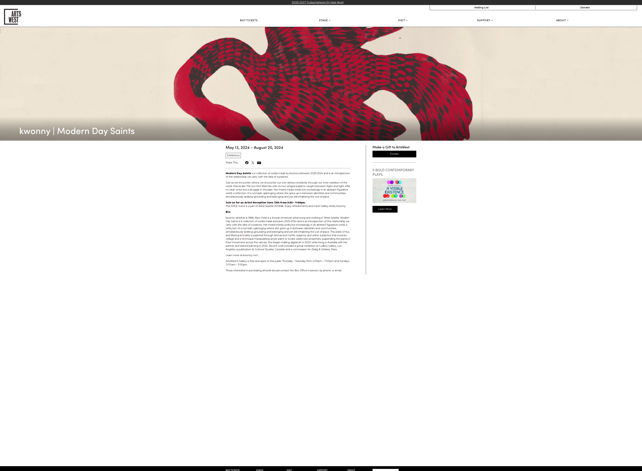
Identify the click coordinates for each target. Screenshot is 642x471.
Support (484, 20)
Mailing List (481, 7)
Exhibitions (233, 155)
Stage (324, 20)
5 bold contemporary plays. (393, 172)
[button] (247, 163)
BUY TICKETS (249, 20)
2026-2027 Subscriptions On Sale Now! (318, 2)
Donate (585, 7)
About (561, 20)
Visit (402, 20)
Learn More (385, 209)
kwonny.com (250, 255)
